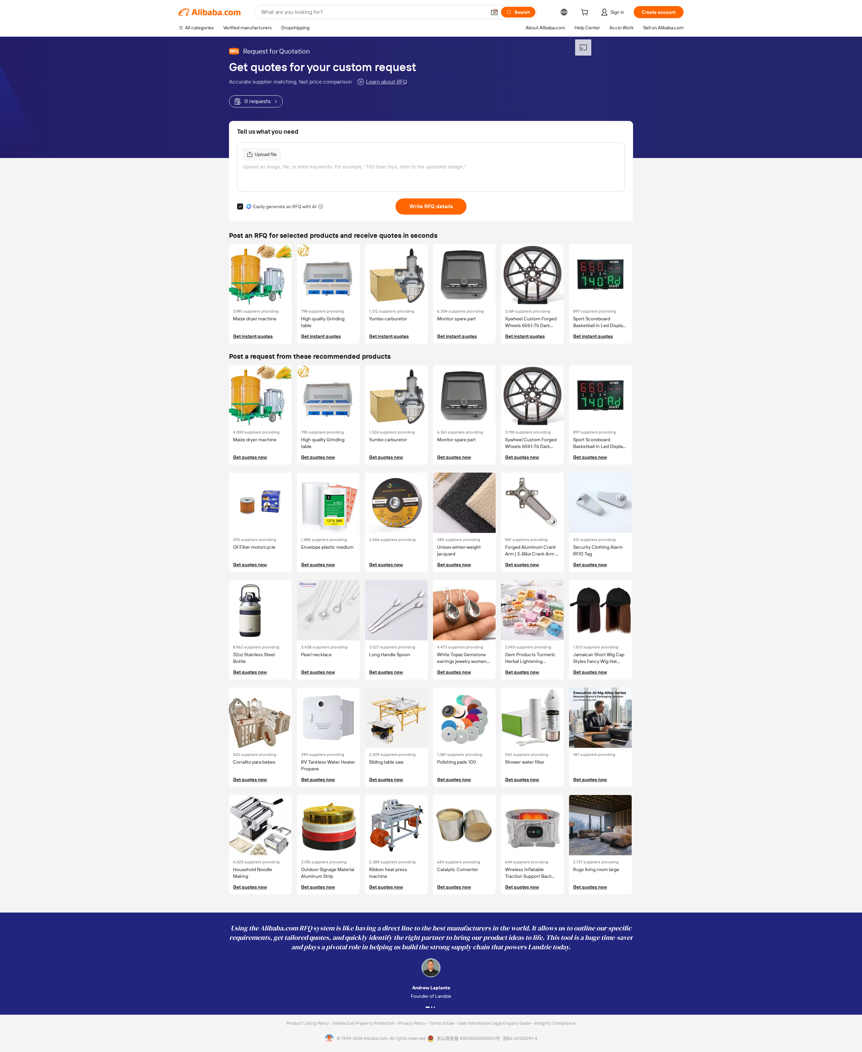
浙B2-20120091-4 (520, 1038)
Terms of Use (442, 1023)
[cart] (586, 13)
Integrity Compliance (554, 1023)
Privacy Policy (412, 1023)
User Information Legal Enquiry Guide (494, 1023)
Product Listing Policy (308, 1023)
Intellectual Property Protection (364, 1023)
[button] (494, 12)
